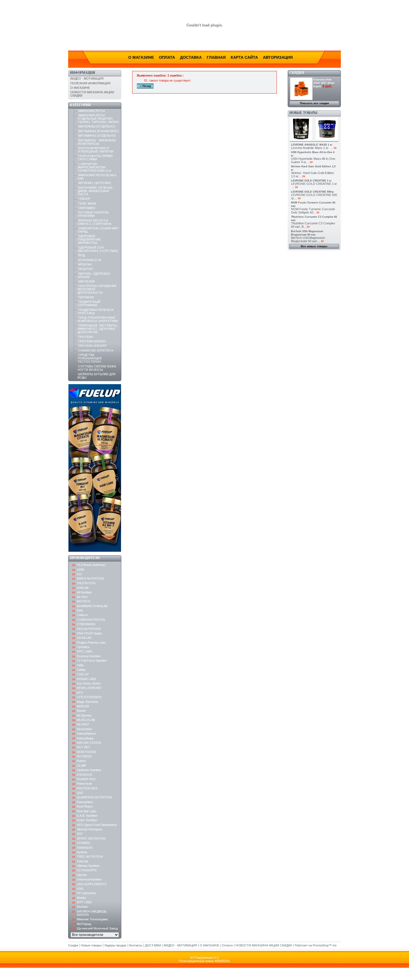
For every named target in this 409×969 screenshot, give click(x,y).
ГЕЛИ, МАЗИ (87, 203)
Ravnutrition (85, 802)
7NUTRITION (86, 583)
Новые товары (303, 113)
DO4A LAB (84, 637)
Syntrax (82, 852)
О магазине (141, 57)
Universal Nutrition (89, 879)
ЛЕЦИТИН (85, 269)
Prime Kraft (84, 783)
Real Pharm (85, 806)
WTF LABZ (84, 902)
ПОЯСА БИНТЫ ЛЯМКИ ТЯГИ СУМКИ (95, 157)
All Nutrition (84, 592)
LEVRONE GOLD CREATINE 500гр (312, 191)
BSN (80, 610)
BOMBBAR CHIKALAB (92, 606)
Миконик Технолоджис (92, 919)
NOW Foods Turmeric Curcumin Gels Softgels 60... (313, 210)
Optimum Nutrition (89, 770)
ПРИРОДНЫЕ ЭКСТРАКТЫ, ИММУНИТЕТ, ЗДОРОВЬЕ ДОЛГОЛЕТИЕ (98, 329)
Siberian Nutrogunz (90, 829)
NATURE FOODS (89, 742)
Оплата (167, 57)
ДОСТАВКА (153, 945)
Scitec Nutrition (87, 820)
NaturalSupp (85, 738)
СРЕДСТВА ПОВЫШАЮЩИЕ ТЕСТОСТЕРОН (90, 358)
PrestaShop (321, 945)
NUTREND (84, 756)
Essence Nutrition (89, 656)
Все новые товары (314, 246)
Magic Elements (87, 701)
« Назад (145, 85)
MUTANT (83, 724)
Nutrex (81, 760)
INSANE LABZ (86, 679)
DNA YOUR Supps (89, 633)
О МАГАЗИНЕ (80, 87)
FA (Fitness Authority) (91, 564)
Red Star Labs (86, 811)
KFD (80, 692)
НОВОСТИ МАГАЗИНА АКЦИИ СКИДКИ (263, 945)
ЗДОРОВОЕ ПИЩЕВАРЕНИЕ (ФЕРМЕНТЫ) (89, 239)
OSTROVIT (85, 774)
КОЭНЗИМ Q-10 (89, 260)
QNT (80, 792)
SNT (80, 833)
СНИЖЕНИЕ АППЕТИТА (95, 350)
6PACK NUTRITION (90, 578)
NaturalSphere (86, 733)
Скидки (296, 73)
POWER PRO (86, 779)
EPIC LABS (84, 651)
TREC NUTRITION (90, 856)
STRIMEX (83, 843)
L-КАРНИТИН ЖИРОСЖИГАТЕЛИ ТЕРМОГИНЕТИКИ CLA (94, 167)
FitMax (81, 669)
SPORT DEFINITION (91, 838)
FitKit (80, 665)
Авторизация (278, 57)
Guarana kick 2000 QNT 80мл (323, 81)
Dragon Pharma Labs (91, 642)
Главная (216, 57)
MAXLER (83, 706)
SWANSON (84, 847)
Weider (81, 897)
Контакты (135, 945)
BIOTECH (83, 601)
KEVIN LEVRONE (89, 688)
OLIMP (81, 765)
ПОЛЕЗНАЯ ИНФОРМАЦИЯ (90, 83)
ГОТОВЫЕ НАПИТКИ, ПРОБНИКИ (93, 214)
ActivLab (82, 587)
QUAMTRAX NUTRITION (94, 797)
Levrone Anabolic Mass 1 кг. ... (312, 147)
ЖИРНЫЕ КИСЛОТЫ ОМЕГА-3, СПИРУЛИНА (94, 222)
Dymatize (83, 647)
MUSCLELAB (86, 720)
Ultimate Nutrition (88, 865)
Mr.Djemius (84, 715)
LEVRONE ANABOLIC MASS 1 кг (311, 144)
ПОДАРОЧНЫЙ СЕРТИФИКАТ (89, 303)
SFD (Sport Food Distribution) (97, 824)
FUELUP (83, 674)
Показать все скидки (314, 103)
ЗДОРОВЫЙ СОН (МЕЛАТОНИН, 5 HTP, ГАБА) (98, 249)
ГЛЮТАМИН (86, 208)
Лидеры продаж (115, 945)
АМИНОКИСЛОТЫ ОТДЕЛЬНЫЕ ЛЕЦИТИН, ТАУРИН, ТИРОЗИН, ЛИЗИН (98, 119)
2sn (79, 574)
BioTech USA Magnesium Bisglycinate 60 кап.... (308, 239)
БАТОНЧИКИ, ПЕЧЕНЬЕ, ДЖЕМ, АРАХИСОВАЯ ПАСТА (95, 191)
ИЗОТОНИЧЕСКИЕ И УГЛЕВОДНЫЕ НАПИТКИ (96, 149)
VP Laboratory (86, 893)
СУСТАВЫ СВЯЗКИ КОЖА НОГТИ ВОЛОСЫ (97, 368)
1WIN (80, 569)
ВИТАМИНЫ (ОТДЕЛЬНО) (97, 135)
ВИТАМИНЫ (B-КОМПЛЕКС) (98, 131)
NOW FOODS (86, 752)
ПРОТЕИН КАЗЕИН (92, 341)
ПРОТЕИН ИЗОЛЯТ (92, 345)
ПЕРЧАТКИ (86, 297)
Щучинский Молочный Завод (97, 928)
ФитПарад (84, 924)
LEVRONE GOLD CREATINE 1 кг (311, 180)
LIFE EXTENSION (89, 697)
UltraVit (82, 875)
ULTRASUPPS (87, 870)
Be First (82, 596)
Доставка (191, 57)
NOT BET (83, 747)
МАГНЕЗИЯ (86, 281)
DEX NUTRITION (89, 629)
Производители (85, 558)
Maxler (81, 710)
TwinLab (82, 861)
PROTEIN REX (87, 788)
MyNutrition (84, 729)
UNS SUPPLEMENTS (91, 884)
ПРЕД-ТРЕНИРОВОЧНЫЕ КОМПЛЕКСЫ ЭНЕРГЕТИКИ (98, 319)
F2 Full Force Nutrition (92, 660)
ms (334, 945)
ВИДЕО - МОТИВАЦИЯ (87, 78)
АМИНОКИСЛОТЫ (91, 110)
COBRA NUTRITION (91, 619)
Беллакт (82, 906)
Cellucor (82, 615)
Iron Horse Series (89, 683)
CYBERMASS (86, 624)
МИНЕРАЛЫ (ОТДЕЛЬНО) (96, 126)
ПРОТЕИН (85, 336)
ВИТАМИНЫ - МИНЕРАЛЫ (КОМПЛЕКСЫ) (97, 142)
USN (80, 888)
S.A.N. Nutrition (87, 815)
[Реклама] (94, 550)
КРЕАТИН (85, 264)
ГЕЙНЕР (84, 198)
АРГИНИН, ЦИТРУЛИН (94, 183)
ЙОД (81, 255)
